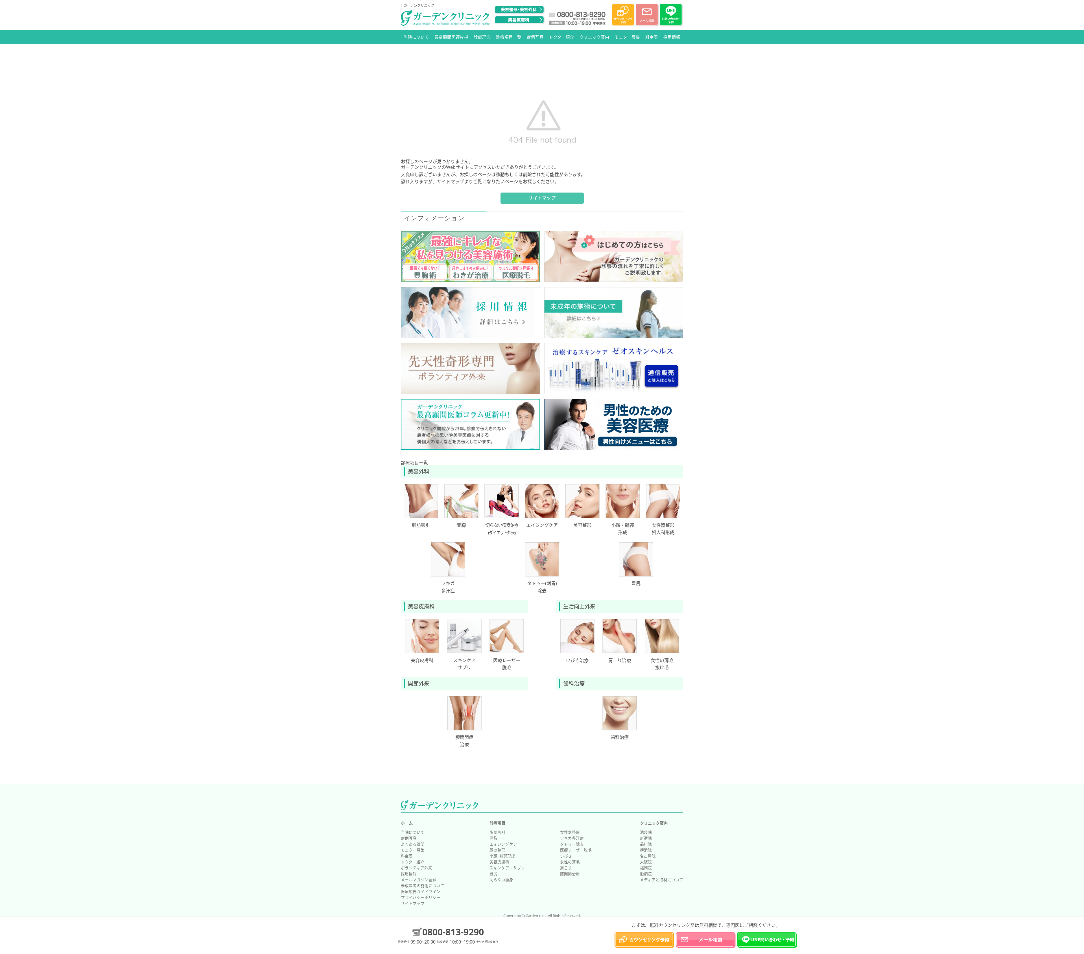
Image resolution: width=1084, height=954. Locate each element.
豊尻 (493, 873)
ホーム (407, 823)
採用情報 (671, 37)
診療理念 (482, 37)
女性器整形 (570, 832)
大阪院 (646, 862)
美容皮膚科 (499, 862)
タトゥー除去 (572, 844)
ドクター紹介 (561, 37)
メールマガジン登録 (418, 879)
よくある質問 (413, 844)
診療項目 (497, 823)
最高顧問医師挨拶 (451, 37)
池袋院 (646, 832)
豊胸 (493, 838)
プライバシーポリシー (420, 897)
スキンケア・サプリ (507, 867)
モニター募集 (627, 37)
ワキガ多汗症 (572, 838)
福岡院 (646, 867)
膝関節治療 (570, 873)
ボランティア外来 (416, 867)
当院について (416, 37)
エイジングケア (503, 844)
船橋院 (646, 873)
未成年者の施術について (422, 885)
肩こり (566, 867)
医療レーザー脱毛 (576, 850)
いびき (566, 856)
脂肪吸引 (497, 832)
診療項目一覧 (508, 37)
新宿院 (646, 838)
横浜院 (646, 850)
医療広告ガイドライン (420, 891)
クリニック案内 (594, 37)
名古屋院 (648, 856)
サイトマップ (542, 198)
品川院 (646, 844)
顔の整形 (497, 850)
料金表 (651, 37)
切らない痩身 (501, 879)
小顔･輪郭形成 (502, 856)
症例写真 (535, 37)
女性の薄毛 (570, 862)
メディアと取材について (661, 879)
